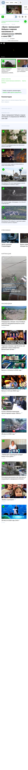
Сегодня (12, 38)
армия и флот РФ (6, 78)
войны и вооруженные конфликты (11, 80)
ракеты (24, 80)
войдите (5, 92)
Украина (3, 82)
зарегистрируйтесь (15, 92)
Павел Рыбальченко (13, 40)
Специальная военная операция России (10, 22)
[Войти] (22, 17)
